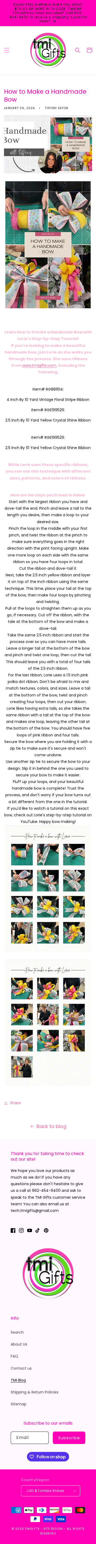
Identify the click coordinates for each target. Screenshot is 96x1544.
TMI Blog (18, 1380)
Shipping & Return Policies (34, 1392)
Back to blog (51, 1126)
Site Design (53, 1529)
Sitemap (18, 1404)
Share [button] (15, 1103)
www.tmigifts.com (39, 365)
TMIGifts (32, 1529)
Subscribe (69, 1438)
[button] (7, 50)
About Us (19, 1344)
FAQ (14, 1356)
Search (17, 1332)
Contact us (21, 1368)
